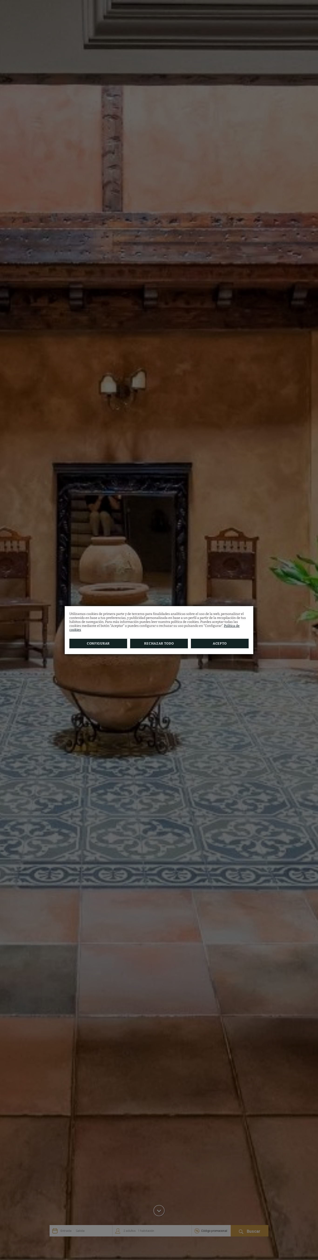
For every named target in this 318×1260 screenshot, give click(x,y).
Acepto (220, 643)
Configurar (98, 643)
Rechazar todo (159, 643)
